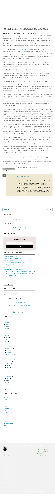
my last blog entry (22, 49)
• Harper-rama (7, 278)
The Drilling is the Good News (13, 354)
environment (7, 401)
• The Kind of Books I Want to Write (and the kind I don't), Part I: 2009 (19, 271)
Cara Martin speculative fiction (20, 308)
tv (4, 430)
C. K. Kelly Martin (24, 176)
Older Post (48, 209)
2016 (6, 337)
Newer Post (7, 209)
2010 (6, 382)
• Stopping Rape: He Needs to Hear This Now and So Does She (18, 277)
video (5, 432)
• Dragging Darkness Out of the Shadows (13, 269)
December (9, 348)
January (8, 378)
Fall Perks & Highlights (11, 359)
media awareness (8, 412)
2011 (6, 380)
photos (5, 419)
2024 (6, 322)
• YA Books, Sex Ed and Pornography (12, 258)
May (8, 369)
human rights (7, 408)
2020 (6, 328)
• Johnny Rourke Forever (9, 267)
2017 (6, 335)
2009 (6, 384)
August (8, 363)
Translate (15, 294)
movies (22, 36)
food (5, 404)
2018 (6, 333)
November (9, 350)
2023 (6, 324)
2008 (6, 387)
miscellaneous (7, 414)
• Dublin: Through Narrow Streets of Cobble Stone (15, 265)
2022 (6, 326)
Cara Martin (23, 219)
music (5, 417)
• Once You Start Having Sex (10, 275)
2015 (6, 339)
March (8, 374)
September (9, 361)
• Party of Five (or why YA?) (10, 264)
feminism (6, 402)
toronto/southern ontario (9, 429)
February (9, 376)
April (8, 371)
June (8, 367)
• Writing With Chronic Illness (10, 256)
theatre (5, 427)
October (9, 352)
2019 (6, 330)
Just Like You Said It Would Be (20, 302)
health (5, 406)
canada (5, 399)
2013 (6, 343)
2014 (6, 341)
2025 (6, 320)
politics (5, 421)
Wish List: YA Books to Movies (26, 28)
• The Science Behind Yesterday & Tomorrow (14, 262)
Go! (20, 246)
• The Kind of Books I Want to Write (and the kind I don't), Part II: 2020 (19, 273)
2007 (6, 389)
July (8, 365)
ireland (5, 410)
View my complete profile (10, 485)
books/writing (16, 36)
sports (5, 425)
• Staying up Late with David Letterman (13, 260)
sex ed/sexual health (8, 423)
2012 (6, 346)
